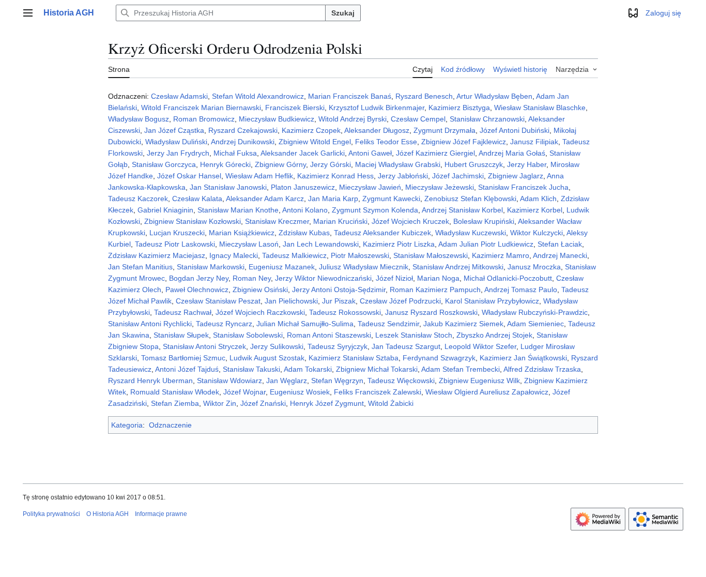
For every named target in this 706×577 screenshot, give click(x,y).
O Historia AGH (107, 514)
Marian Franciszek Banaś (349, 96)
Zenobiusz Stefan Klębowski (470, 198)
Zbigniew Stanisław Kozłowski (192, 221)
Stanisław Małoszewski (430, 255)
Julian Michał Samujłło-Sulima (305, 324)
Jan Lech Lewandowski (321, 244)
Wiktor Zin (219, 403)
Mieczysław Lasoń (249, 244)
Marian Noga (438, 278)
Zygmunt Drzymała (444, 130)
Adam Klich (538, 198)
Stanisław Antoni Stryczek (204, 346)
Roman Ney (252, 278)
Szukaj (343, 13)
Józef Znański (263, 403)
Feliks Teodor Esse (386, 142)
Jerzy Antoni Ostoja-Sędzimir (339, 289)
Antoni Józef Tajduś (187, 369)
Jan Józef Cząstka (174, 130)
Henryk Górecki (225, 164)
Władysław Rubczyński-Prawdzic (535, 312)
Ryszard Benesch (424, 96)
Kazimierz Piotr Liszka (399, 244)
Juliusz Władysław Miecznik (363, 267)
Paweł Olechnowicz (196, 289)
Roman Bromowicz (204, 119)
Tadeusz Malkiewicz (294, 255)
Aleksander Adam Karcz (265, 198)
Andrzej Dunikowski (242, 142)
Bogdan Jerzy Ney (198, 278)
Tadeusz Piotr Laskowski (175, 244)
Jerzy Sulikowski (276, 346)
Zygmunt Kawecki (391, 198)
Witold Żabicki (390, 403)
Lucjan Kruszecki (177, 233)
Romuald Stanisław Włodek (174, 392)
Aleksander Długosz (376, 130)
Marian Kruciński (340, 221)
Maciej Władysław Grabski (397, 164)
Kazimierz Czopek (311, 130)
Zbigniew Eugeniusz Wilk (479, 380)
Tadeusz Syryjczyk (337, 346)
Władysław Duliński (176, 142)
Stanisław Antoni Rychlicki (150, 324)
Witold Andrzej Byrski (352, 119)
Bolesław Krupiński (483, 221)
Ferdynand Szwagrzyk (439, 358)
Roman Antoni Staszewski (329, 335)
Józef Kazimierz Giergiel (435, 153)
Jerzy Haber (526, 164)
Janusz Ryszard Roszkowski (431, 312)
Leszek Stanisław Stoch (413, 335)
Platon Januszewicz (303, 187)
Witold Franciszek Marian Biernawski (201, 107)
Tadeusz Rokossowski (345, 312)
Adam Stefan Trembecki (460, 369)
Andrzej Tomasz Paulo (520, 289)
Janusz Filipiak (534, 142)
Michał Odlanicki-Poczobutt (508, 278)
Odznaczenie (170, 425)
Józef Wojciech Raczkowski (260, 312)
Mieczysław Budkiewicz (276, 119)
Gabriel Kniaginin (165, 210)
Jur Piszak (339, 301)
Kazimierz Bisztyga (459, 107)
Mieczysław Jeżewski (439, 187)
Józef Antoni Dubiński (514, 130)
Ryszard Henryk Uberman (150, 380)
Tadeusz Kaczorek (138, 198)
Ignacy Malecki (233, 255)
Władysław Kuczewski (470, 233)
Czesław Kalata (197, 198)
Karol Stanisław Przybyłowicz (492, 301)
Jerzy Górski (330, 164)
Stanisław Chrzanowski (487, 119)
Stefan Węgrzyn (337, 380)
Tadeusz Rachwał (182, 312)
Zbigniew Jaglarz (515, 176)
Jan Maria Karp (333, 198)
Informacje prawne (161, 514)
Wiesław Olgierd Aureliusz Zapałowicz (486, 392)
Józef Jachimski (458, 176)
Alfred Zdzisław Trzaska (542, 369)
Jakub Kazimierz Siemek (463, 324)
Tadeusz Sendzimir (388, 324)
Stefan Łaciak (560, 244)
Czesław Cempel (418, 119)
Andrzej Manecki (560, 255)
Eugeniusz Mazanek (282, 267)
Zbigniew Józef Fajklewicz (463, 142)
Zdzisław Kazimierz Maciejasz (156, 255)
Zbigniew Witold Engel (315, 142)
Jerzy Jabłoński (403, 176)
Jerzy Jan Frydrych (178, 153)
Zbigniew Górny (280, 164)
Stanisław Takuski (251, 369)
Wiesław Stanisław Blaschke (540, 107)
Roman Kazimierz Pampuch (435, 289)
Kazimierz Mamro (500, 255)
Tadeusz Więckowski (401, 380)
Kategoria (127, 425)
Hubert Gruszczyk (473, 164)
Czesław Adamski (179, 96)
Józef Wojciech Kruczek (410, 221)
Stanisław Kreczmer (277, 221)
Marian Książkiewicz (241, 233)
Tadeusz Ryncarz (224, 324)
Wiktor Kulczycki (536, 233)
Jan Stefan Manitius (140, 267)
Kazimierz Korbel (534, 210)
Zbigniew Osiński (260, 289)
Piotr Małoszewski (360, 255)
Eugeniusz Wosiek (300, 392)
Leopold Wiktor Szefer (480, 346)
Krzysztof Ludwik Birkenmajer (376, 107)
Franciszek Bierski (295, 107)
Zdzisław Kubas (304, 233)
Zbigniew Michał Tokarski (377, 369)
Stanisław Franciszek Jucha (523, 187)
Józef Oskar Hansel (189, 176)
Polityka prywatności (51, 514)
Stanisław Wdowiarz (229, 380)
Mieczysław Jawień (370, 187)
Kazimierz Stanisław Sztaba (353, 358)
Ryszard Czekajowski (243, 130)
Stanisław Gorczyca (164, 164)
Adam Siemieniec (535, 324)
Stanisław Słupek (181, 335)
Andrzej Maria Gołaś (512, 153)
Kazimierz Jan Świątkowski (523, 358)
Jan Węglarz (286, 380)
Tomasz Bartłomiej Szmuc (183, 358)
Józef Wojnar (244, 392)
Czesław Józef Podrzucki (400, 301)
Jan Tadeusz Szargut (406, 346)
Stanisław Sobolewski (248, 335)
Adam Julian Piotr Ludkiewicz (485, 244)
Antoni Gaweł (370, 153)
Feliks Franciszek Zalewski (377, 392)
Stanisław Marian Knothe (238, 210)
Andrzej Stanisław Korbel (462, 210)
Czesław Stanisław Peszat (218, 301)
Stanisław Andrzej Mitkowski (457, 267)
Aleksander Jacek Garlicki (302, 153)
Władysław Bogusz (138, 119)
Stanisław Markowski (210, 267)
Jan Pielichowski (291, 301)
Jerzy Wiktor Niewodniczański (323, 278)
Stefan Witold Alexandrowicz (258, 96)
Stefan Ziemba (175, 403)
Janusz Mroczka (534, 267)
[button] (28, 13)
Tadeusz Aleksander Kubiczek (382, 233)
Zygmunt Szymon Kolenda (375, 210)
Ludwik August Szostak (266, 358)
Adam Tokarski (308, 369)
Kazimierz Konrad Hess (335, 176)
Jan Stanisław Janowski (228, 187)
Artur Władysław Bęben (494, 96)
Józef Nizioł (394, 278)
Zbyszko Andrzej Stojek (494, 335)
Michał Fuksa (235, 153)
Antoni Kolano (305, 210)
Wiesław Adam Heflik (259, 176)
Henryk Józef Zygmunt (327, 403)
